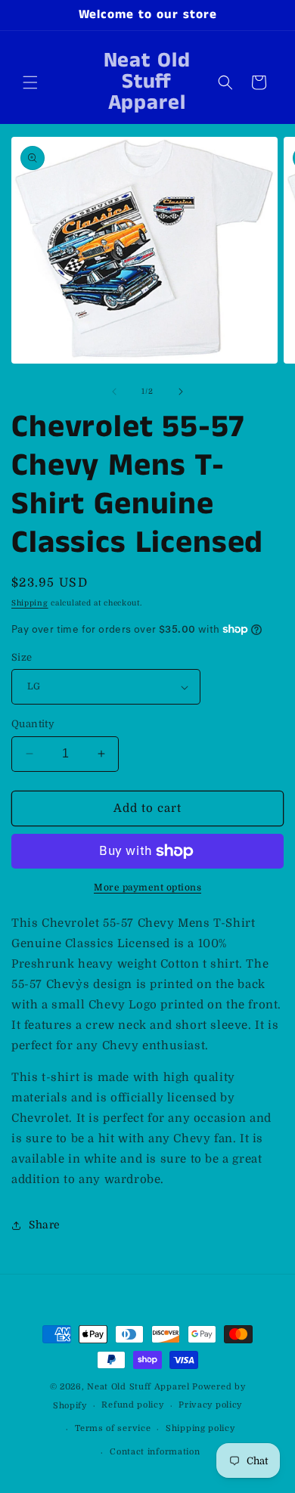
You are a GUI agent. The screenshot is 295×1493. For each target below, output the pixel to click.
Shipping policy (200, 1428)
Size (22, 657)
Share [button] (45, 1225)
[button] (30, 82)
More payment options (147, 887)
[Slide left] (114, 391)
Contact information (155, 1452)
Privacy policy (210, 1405)
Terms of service (113, 1428)
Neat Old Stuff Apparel (138, 1387)
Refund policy (132, 1405)
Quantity (32, 723)
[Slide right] (180, 391)
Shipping (29, 603)
